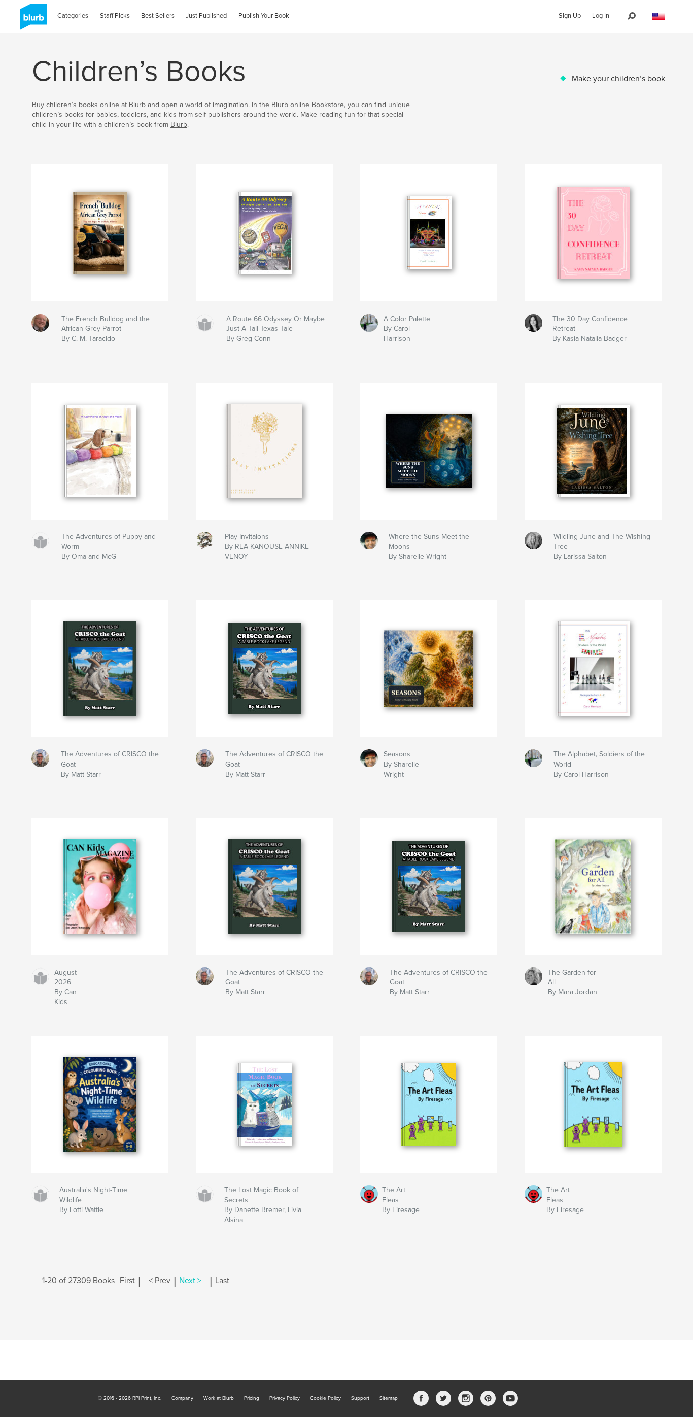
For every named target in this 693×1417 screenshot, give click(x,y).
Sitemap (388, 1398)
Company (182, 1398)
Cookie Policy (325, 1398)
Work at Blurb (218, 1398)
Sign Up (570, 16)
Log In (600, 16)
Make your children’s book (618, 79)
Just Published (206, 16)
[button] (658, 16)
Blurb (178, 124)
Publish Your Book (263, 16)
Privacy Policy (284, 1398)
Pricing (251, 1398)
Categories (72, 16)
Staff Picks (115, 16)
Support (360, 1398)
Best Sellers (158, 16)
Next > (190, 1280)
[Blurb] (31, 21)
